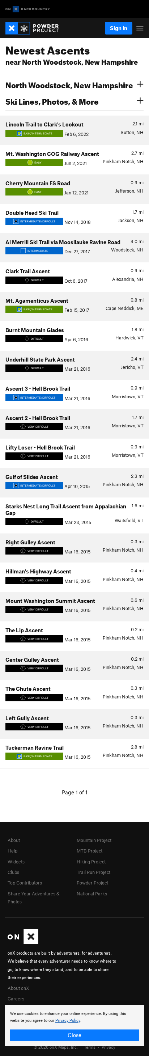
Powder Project (92, 883)
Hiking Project (91, 861)
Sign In (118, 28)
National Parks (92, 893)
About (14, 840)
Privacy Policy (67, 1020)
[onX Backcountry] (27, 9)
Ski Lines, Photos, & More (52, 100)
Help (12, 851)
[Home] (36, 28)
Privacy (108, 1046)
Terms (89, 1046)
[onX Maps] (23, 942)
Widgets (16, 861)
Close (74, 1035)
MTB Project (89, 851)
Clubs (13, 872)
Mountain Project (94, 840)
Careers (16, 998)
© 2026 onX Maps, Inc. (56, 1046)
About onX (18, 988)
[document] (74, 1025)
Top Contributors (25, 883)
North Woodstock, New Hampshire (69, 84)
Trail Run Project (93, 872)
